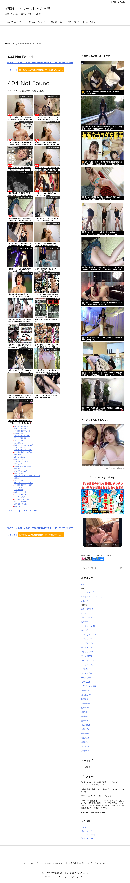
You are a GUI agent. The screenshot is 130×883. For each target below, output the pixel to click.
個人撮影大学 (18, 443)
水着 (85, 703)
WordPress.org (87, 838)
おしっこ (84, 601)
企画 (84, 669)
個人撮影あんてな (20, 433)
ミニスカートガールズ (22, 495)
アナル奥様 (18, 487)
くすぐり (86, 639)
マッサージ (88, 660)
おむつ (86, 617)
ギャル (85, 630)
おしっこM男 (18, 440)
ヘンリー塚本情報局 (21, 426)
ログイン (84, 827)
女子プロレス (89, 686)
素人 (85, 725)
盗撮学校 (17, 506)
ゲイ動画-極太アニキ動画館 (23, 485)
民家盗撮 (87, 699)
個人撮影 (86, 673)
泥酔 (85, 708)
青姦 (85, 738)
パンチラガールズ (20, 471)
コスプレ (87, 643)
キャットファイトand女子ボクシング (27, 476)
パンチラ (87, 652)
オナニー (87, 613)
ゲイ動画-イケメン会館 (22, 499)
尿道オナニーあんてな (22, 436)
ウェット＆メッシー (91, 597)
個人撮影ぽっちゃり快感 (22, 466)
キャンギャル (88, 634)
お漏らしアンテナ (20, 429)
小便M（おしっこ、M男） (23, 450)
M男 (83, 584)
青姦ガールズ (18, 469)
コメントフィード (88, 835)
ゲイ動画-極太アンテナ (22, 431)
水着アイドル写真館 (21, 461)
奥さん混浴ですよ (20, 473)
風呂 (85, 746)
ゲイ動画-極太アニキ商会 (23, 452)
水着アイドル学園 (20, 492)
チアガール (87, 647)
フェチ (86, 656)
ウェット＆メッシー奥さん (23, 483)
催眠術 (86, 677)
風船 (85, 751)
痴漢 (85, 716)
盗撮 (85, 720)
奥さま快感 (18, 464)
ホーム (9, 43)
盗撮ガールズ (18, 459)
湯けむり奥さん (19, 457)
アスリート (87, 592)
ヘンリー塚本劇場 (20, 497)
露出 (85, 733)
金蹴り (85, 729)
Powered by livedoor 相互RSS (23, 510)
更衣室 (86, 695)
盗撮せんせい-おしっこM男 (23, 445)
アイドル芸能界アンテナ (22, 438)
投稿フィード (86, 831)
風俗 (84, 742)
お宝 (85, 622)
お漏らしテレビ (19, 447)
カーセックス (88, 626)
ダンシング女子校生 (21, 501)
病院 (84, 712)
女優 (85, 682)
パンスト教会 (18, 490)
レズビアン (87, 665)
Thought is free (79, 877)
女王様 (85, 690)
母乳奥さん (18, 478)
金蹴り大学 (18, 455)
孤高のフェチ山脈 (20, 504)
